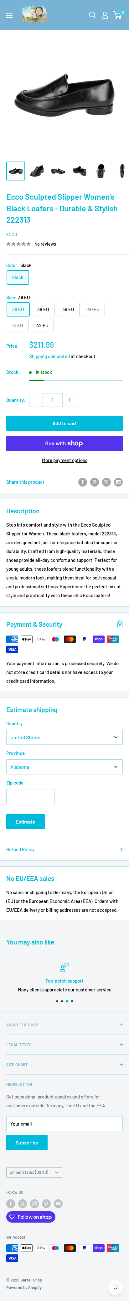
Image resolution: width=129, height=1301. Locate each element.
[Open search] (92, 15)
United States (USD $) (29, 1172)
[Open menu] (9, 15)
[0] (117, 15)
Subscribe (27, 1142)
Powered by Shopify (24, 1287)
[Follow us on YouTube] (58, 1203)
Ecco (11, 234)
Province (15, 753)
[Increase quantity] (69, 400)
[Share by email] (118, 482)
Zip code (14, 782)
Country (14, 723)
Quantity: (15, 400)
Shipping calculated (49, 356)
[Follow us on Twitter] (22, 1203)
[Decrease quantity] (36, 400)
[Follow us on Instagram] (34, 1203)
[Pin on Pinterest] (94, 482)
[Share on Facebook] (82, 482)
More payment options (64, 460)
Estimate (25, 822)
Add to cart (64, 423)
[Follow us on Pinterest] (46, 1203)
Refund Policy (20, 849)
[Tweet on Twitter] (106, 482)
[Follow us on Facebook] (10, 1203)
